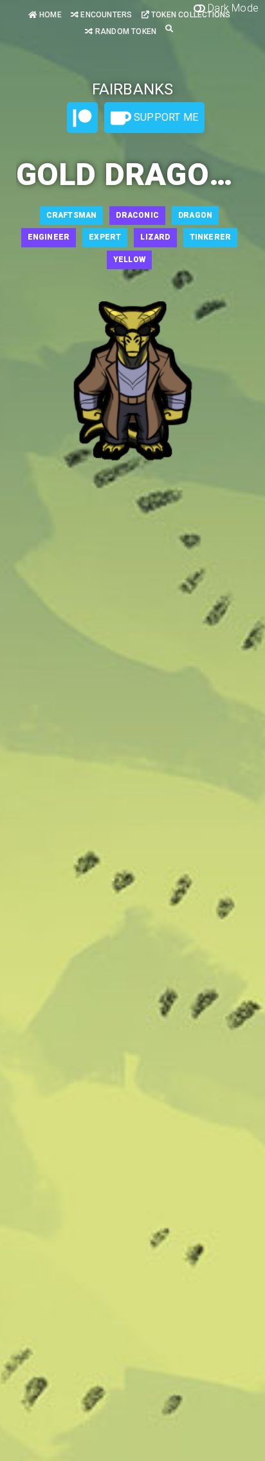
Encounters (105, 14)
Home (49, 14)
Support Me (164, 117)
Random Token (124, 31)
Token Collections (190, 14)
